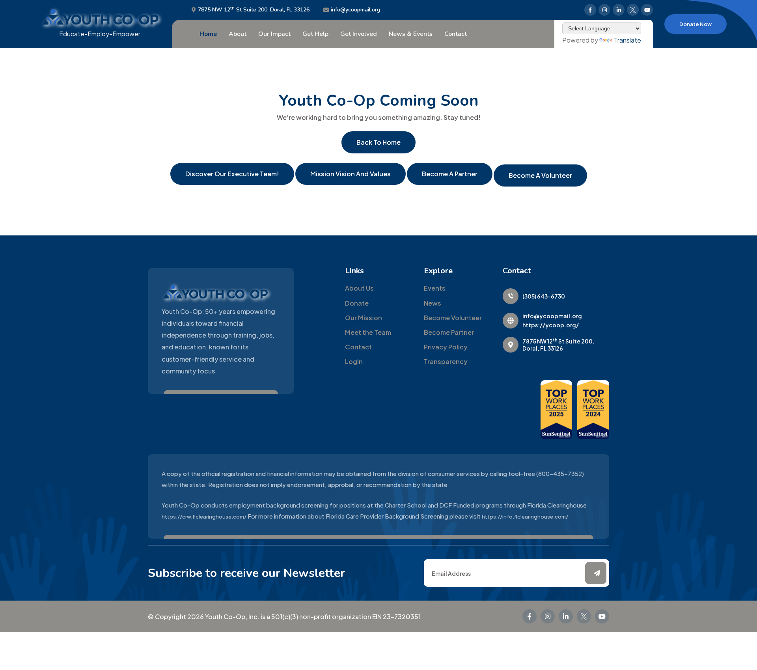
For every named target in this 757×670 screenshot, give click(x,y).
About (237, 34)
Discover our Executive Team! (232, 174)
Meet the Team (368, 332)
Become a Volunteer (540, 175)
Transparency (446, 361)
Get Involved (358, 34)
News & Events (411, 34)
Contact (455, 34)
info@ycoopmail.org (355, 9)
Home (208, 34)
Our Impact (274, 34)
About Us (359, 288)
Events (435, 288)
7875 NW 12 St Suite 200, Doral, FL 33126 (254, 9)
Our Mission (363, 318)
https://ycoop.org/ (550, 324)
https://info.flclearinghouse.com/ (525, 516)
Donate (357, 303)
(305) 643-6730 (543, 296)
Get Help (315, 34)
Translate (627, 40)
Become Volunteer (453, 318)
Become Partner (449, 332)
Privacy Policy (446, 347)
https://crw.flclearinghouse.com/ (204, 516)
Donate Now (695, 24)
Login (354, 361)
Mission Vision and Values (350, 174)
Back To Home (378, 142)
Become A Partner (449, 174)
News (432, 303)
